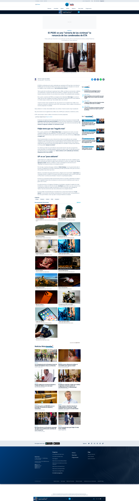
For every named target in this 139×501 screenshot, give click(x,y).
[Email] (103, 79)
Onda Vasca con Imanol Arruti (58, 466)
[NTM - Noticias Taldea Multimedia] (69, 486)
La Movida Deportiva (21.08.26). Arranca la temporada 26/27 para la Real (89, 133)
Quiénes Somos (56, 481)
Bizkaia (62, 8)
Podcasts (49, 8)
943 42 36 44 (38, 462)
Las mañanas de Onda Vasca (58, 454)
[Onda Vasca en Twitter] (89, 443)
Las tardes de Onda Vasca (57, 456)
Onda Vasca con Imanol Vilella (58, 468)
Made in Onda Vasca (67, 12)
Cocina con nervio (91, 458)
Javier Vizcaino (91, 456)
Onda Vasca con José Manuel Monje (59, 460)
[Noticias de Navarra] (89, 487)
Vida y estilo (86, 94)
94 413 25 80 (38, 459)
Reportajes (74, 455)
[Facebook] (98, 79)
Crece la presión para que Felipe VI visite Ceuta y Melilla (68, 428)
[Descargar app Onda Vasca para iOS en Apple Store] (56, 443)
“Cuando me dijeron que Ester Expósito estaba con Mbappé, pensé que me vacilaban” (94, 103)
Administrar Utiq (100, 481)
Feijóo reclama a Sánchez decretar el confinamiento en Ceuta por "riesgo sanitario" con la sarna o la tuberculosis (68, 407)
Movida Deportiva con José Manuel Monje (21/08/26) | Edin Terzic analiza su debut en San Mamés (88, 124)
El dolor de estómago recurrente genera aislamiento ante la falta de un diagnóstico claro (89, 141)
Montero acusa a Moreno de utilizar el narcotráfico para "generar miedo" (68, 365)
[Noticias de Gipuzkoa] (60, 487)
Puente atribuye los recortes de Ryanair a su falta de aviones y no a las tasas (45, 385)
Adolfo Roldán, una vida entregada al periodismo (87, 149)
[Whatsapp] (101, 79)
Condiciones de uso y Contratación (90, 481)
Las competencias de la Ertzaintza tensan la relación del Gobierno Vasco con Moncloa (46, 365)
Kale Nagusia (55, 458)
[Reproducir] (79, 12)
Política (36, 383)
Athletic (67, 8)
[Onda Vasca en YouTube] (94, 443)
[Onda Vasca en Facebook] (91, 443)
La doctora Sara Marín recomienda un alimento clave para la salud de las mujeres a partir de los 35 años (94, 108)
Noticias (74, 452)
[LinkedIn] (95, 79)
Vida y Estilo (80, 8)
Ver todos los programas (57, 473)
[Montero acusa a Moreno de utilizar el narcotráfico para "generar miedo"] (69, 355)
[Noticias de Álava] (77, 487)
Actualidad (56, 8)
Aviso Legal (63, 481)
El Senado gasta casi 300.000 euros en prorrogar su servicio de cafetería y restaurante (45, 407)
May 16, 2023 (49, 116)
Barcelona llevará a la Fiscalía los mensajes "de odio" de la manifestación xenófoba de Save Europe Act (46, 429)
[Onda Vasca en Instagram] (97, 443)
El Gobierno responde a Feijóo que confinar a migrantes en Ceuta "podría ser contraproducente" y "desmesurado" (69, 386)
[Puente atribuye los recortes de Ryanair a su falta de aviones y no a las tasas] (46, 375)
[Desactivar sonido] (96, 499)
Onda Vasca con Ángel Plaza (58, 470)
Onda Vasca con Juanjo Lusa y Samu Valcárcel (59, 463)
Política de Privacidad (70, 481)
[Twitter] (92, 79)
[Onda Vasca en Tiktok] (103, 443)
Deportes (74, 8)
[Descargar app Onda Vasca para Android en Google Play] (49, 443)
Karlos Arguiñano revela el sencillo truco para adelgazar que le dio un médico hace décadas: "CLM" (94, 97)
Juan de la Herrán (91, 454)
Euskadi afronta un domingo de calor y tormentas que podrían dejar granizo (92, 91)
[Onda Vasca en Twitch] (100, 443)
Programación (88, 8)
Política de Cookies (79, 481)
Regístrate (102, 1)
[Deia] (52, 487)
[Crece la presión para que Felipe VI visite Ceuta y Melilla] (69, 418)
